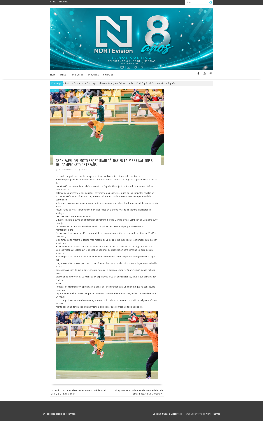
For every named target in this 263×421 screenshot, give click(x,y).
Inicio (52, 74)
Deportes (54, 90)
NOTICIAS (64, 74)
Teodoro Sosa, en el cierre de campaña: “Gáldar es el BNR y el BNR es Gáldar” (78, 392)
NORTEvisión (77, 74)
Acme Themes (213, 413)
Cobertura (93, 74)
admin (84, 169)
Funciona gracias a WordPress (167, 413)
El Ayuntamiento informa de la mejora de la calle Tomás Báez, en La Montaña (139, 392)
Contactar (108, 74)
